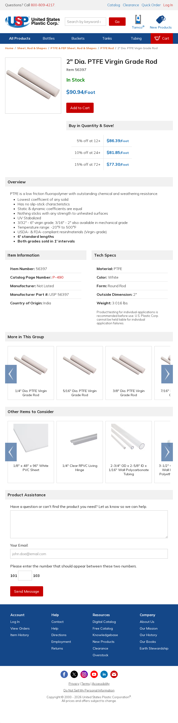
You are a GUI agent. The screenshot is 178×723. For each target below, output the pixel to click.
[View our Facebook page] (64, 674)
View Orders (20, 628)
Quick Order (151, 5)
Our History (148, 635)
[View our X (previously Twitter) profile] (74, 674)
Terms (85, 683)
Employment (61, 642)
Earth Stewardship (154, 648)
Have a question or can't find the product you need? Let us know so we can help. (78, 506)
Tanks (107, 38)
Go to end (11, 374)
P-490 (58, 277)
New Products (103, 642)
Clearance (131, 5)
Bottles (49, 38)
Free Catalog (103, 628)
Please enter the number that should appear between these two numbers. (73, 566)
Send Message (26, 591)
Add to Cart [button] (80, 107)
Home (9, 48)
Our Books (148, 642)
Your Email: (19, 545)
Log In (168, 5)
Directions (59, 635)
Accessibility (101, 683)
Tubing (136, 38)
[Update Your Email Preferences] (114, 674)
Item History (19, 635)
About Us (147, 622)
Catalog (113, 5)
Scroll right (167, 374)
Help (54, 628)
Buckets (78, 38)
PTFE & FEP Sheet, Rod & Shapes (74, 48)
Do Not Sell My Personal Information (89, 690)
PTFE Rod (107, 48)
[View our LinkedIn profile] (104, 674)
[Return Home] (32, 22)
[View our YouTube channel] (94, 674)
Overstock (100, 655)
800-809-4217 (42, 5)
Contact (57, 622)
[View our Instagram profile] (84, 674)
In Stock (75, 80)
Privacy (74, 683)
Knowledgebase (105, 635)
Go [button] (117, 21)
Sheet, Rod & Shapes (32, 48)
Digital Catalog (104, 622)
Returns (57, 648)
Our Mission (149, 628)
